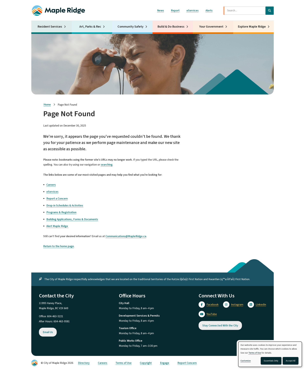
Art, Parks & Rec (90, 26)
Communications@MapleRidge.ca (125, 236)
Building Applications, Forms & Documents (72, 219)
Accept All (290, 360)
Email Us (48, 332)
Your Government (211, 26)
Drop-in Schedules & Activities (64, 206)
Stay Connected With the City (220, 326)
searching (106, 165)
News (160, 11)
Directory (84, 363)
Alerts (209, 11)
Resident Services (49, 26)
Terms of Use (123, 363)
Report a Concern (57, 199)
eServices (192, 11)
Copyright (146, 363)
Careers (51, 185)
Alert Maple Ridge (57, 226)
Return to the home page (58, 246)
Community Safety (130, 26)
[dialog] (270, 354)
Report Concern (187, 363)
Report (175, 11)
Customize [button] (246, 360)
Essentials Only (271, 360)
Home (47, 105)
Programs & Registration (61, 212)
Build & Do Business (170, 26)
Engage (164, 363)
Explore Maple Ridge (252, 26)
